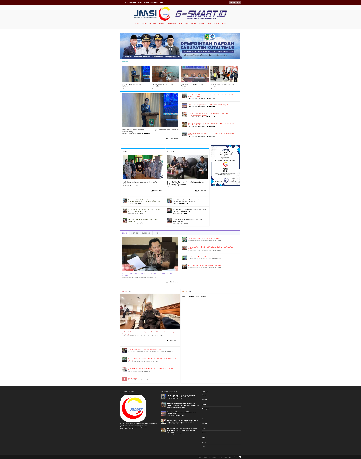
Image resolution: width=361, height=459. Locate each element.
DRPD (180, 23)
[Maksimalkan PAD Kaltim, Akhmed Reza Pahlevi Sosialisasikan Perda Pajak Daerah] (184, 248)
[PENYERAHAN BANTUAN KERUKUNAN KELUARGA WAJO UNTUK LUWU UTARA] (125, 210)
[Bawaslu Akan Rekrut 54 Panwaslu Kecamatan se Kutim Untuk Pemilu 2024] (187, 167)
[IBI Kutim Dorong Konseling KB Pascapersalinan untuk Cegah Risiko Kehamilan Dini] (169, 210)
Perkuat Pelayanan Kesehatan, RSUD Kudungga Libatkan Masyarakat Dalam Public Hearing (181, 396)
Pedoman (152, 23)
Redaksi (161, 23)
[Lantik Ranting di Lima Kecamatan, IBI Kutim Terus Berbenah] (143, 167)
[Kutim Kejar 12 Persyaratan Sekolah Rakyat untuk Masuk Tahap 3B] (195, 74)
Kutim (130, 133)
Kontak (144, 23)
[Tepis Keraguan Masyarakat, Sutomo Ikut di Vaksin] (184, 258)
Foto (186, 23)
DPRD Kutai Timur (135, 335)
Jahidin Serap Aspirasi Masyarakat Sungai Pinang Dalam (205, 265)
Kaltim (193, 23)
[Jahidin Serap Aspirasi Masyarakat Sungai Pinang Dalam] (184, 266)
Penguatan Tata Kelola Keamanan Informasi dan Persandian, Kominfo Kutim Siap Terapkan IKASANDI (183, 404)
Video (224, 23)
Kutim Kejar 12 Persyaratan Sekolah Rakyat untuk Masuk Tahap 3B (208, 105)
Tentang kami (171, 23)
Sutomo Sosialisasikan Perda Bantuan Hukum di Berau (204, 238)
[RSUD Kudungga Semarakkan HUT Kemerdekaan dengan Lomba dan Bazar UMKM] (184, 134)
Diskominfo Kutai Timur (142, 351)
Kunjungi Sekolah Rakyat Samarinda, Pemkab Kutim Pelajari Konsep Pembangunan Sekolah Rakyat (182, 421)
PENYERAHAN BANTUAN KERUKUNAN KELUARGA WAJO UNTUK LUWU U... (153, 2)
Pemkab (216, 23)
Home (137, 23)
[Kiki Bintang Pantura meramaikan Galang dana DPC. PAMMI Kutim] (125, 220)
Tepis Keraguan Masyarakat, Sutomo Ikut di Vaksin (203, 257)
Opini (209, 23)
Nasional (202, 23)
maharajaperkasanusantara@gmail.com (135, 427)
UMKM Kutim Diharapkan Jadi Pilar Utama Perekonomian (145, 350)
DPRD (138, 361)
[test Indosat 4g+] (124, 379)
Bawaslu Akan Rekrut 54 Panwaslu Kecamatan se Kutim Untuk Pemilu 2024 (185, 183)
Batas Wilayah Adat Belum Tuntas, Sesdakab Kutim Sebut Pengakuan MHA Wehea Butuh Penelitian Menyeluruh (182, 430)
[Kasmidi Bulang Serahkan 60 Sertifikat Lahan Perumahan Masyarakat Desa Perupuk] (169, 201)
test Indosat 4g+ (133, 378)
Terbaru (138, 133)
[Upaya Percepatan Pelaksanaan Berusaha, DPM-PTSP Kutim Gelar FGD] (169, 220)
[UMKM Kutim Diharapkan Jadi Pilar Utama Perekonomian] (124, 350)
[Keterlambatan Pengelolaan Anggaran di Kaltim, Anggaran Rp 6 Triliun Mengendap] (150, 254)
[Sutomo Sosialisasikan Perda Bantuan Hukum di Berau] (184, 239)
